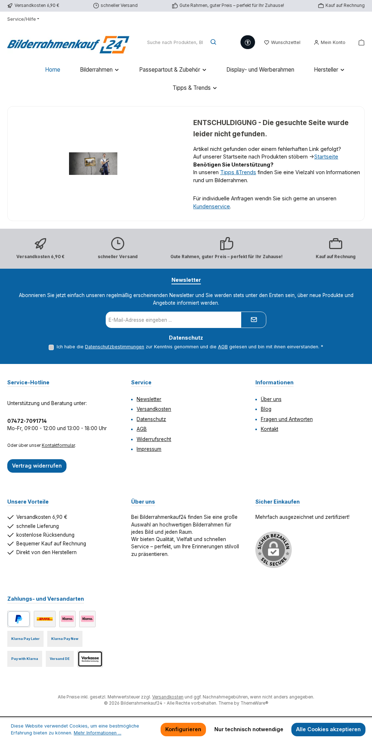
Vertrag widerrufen (37, 465)
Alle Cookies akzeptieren (328, 729)
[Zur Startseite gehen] (68, 42)
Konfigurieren (183, 729)
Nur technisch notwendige (248, 729)
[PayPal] (18, 619)
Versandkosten (154, 409)
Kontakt (269, 429)
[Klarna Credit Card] (87, 619)
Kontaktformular (58, 445)
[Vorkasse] (90, 659)
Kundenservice (211, 206)
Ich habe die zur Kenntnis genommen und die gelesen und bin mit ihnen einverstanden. (190, 346)
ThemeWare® (254, 703)
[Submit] (253, 320)
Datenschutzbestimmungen (114, 346)
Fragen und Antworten (287, 419)
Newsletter (149, 399)
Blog (266, 409)
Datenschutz (151, 419)
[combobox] (175, 42)
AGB (223, 346)
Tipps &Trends (238, 172)
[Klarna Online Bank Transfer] (67, 619)
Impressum (149, 449)
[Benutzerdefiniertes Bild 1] (45, 619)
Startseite (326, 156)
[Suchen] (214, 42)
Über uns (271, 399)
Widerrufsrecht (154, 439)
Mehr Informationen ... (97, 733)
